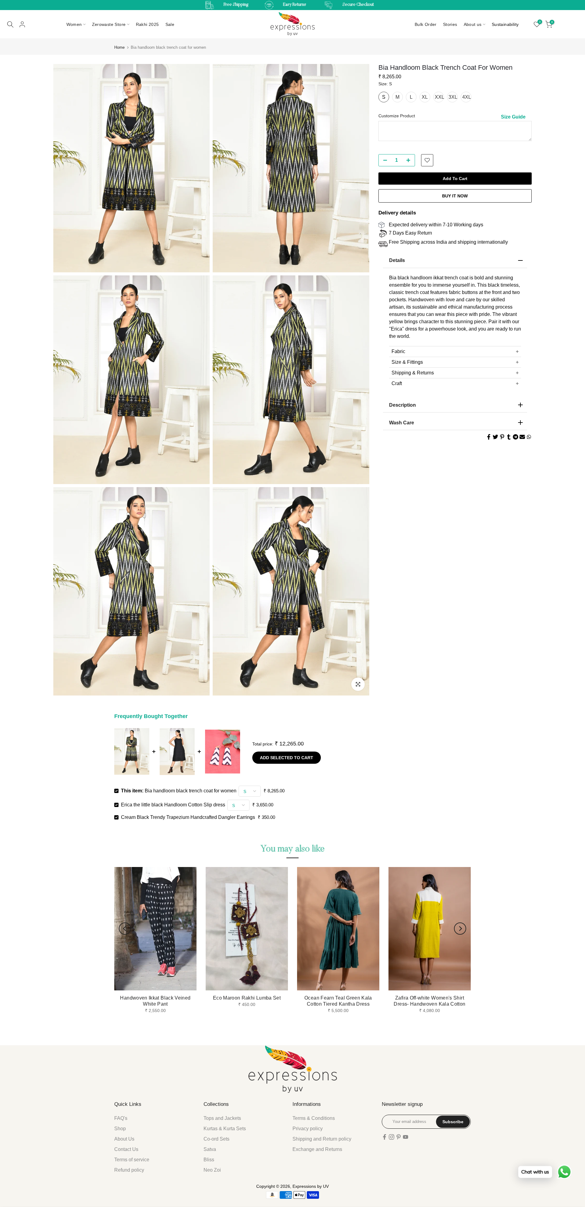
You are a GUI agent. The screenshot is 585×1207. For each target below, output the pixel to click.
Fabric (398, 351)
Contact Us (126, 1149)
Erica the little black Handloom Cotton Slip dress (173, 804)
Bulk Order (426, 24)
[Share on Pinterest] (502, 437)
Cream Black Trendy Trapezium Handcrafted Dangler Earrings (188, 817)
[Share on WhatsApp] (529, 437)
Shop (120, 1128)
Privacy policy (307, 1128)
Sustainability (505, 24)
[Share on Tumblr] (509, 437)
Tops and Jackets (222, 1118)
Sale (170, 24)
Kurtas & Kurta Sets (225, 1128)
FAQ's (120, 1118)
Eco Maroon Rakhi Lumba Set (247, 997)
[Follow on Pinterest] (398, 1137)
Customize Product (396, 115)
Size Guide (513, 116)
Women (74, 24)
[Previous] (125, 928)
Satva (210, 1149)
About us (473, 24)
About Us (124, 1139)
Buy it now (455, 195)
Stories (450, 24)
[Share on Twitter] (495, 437)
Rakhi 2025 (147, 24)
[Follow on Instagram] (391, 1137)
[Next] (460, 928)
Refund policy (129, 1170)
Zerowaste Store (109, 24)
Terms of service (131, 1159)
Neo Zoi (212, 1170)
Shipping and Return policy (321, 1139)
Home (119, 47)
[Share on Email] (522, 437)
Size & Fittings (407, 362)
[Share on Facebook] (488, 437)
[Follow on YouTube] (405, 1137)
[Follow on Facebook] (384, 1137)
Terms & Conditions (313, 1118)
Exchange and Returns (317, 1149)
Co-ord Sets (216, 1139)
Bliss (209, 1159)
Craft (397, 383)
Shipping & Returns (413, 372)
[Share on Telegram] (515, 437)
